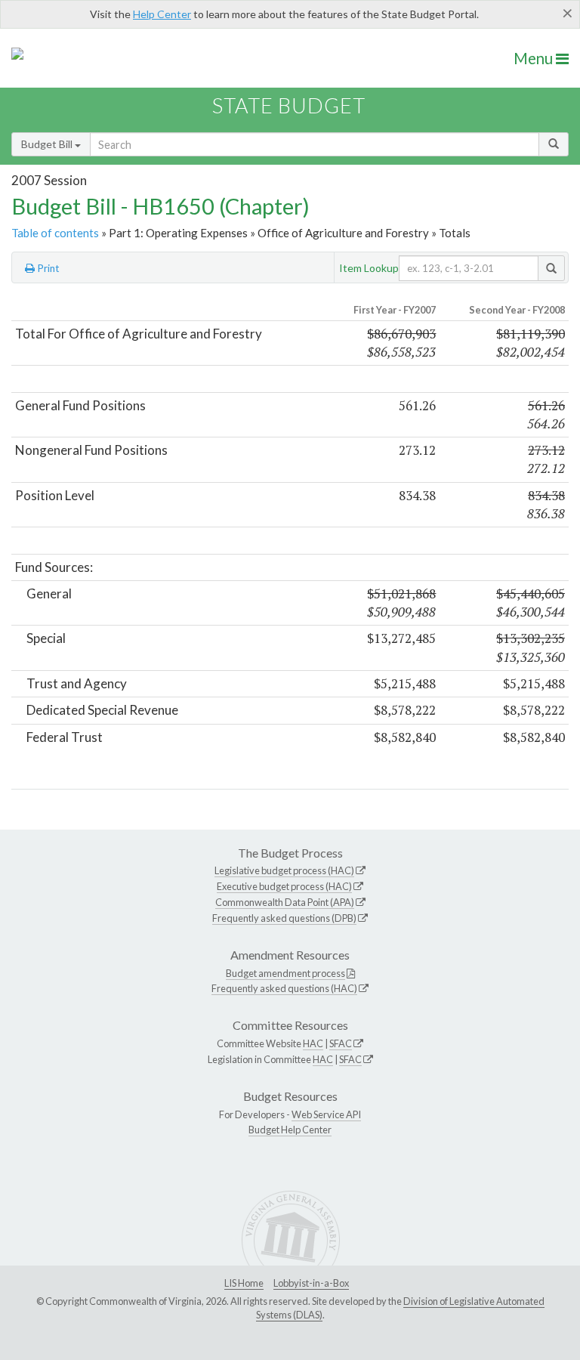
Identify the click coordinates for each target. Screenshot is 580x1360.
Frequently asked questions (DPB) (284, 918)
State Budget (289, 105)
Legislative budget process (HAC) (284, 870)
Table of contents (55, 233)
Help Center (162, 14)
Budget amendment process (285, 973)
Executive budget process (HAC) (284, 886)
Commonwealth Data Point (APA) (284, 902)
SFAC (340, 1043)
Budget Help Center (290, 1130)
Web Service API (326, 1114)
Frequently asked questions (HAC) (284, 988)
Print (47, 268)
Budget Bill (48, 144)
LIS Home (244, 1283)
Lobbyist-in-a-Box (311, 1283)
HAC (313, 1043)
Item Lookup (369, 267)
